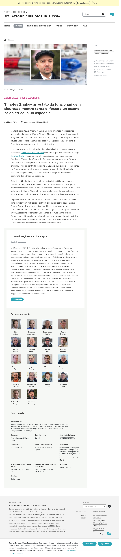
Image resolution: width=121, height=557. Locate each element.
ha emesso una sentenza (33, 152)
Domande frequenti (100, 515)
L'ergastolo (97, 518)
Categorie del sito (90, 506)
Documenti (72, 26)
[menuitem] (7, 26)
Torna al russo (83, 3)
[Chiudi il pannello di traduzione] (116, 3)
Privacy (83, 518)
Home (7, 26)
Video (59, 26)
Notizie (18, 26)
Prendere (89, 544)
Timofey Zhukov (18, 156)
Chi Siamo (83, 515)
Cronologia (17, 299)
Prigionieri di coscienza (39, 26)
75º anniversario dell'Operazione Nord (98, 529)
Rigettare (105, 544)
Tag (85, 26)
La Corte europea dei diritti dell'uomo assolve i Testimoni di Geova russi (100, 523)
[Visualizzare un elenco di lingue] (94, 3)
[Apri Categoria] (109, 506)
